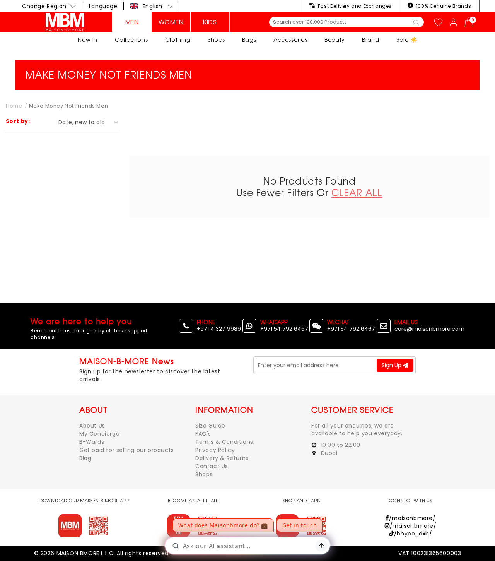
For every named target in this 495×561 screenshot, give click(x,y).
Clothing (178, 39)
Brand (370, 39)
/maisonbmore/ (412, 518)
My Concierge (99, 434)
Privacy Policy (215, 450)
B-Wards (91, 442)
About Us (92, 425)
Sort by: (18, 121)
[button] (152, 6)
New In (87, 39)
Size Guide (210, 425)
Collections (131, 39)
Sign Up (392, 365)
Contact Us (211, 466)
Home (14, 105)
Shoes (216, 39)
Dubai (328, 453)
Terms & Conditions (224, 442)
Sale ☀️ (406, 39)
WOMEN (171, 22)
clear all (356, 192)
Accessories (290, 39)
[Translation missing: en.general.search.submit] (416, 22)
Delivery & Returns (222, 458)
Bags (249, 39)
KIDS (210, 22)
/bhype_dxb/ (413, 533)
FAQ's (203, 434)
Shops (204, 474)
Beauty (334, 39)
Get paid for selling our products (126, 450)
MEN (132, 22)
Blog (85, 458)
